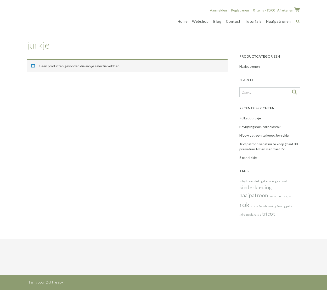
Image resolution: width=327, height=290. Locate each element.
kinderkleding (255, 187)
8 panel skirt (248, 158)
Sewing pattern (286, 206)
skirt (242, 214)
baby (242, 181)
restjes (287, 196)
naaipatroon (253, 195)
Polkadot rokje (250, 118)
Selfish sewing (267, 206)
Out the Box (54, 282)
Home (182, 21)
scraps (254, 206)
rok (244, 204)
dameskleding (254, 181)
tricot (268, 213)
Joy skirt (286, 181)
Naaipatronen (278, 21)
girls (277, 181)
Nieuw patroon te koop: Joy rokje (264, 135)
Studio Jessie (253, 214)
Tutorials (253, 21)
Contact (233, 21)
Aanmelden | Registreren (229, 10)
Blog (217, 21)
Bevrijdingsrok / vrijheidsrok (260, 127)
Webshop (200, 21)
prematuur (275, 196)
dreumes (268, 181)
